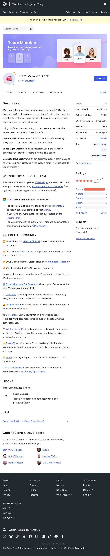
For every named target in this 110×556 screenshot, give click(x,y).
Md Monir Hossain (51, 462)
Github (47, 209)
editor (103, 150)
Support (103, 92)
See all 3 (103, 138)
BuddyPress (10, 517)
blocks (103, 144)
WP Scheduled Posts (16, 329)
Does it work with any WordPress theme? (23, 421)
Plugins (33, 490)
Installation (38, 92)
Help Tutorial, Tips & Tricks (32, 371)
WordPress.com (12, 503)
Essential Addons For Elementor (22, 284)
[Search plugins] (31, 29)
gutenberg (96, 155)
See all (104, 212)
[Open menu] (105, 4)
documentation (56, 205)
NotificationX (12, 304)
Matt (6, 508)
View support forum (85, 238)
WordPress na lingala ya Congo (24, 530)
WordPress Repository (59, 261)
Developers (61, 490)
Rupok (45, 449)
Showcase (35, 480)
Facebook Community (25, 251)
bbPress (8, 513)
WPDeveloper (28, 80)
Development (56, 92)
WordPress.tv (64, 494)
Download (101, 78)
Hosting (6, 490)
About (6, 480)
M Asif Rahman (15, 456)
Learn (59, 480)
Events (86, 485)
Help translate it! (74, 20)
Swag (87, 494)
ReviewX (10, 343)
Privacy (6, 494)
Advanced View (83, 163)
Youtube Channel (31, 241)
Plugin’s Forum (14, 218)
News (5, 485)
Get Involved (89, 480)
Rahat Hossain (15, 462)
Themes (33, 485)
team (104, 155)
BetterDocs (11, 314)
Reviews (23, 92)
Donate (88, 490)
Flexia (9, 357)
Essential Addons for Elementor (47, 186)
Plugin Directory (10, 12)
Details (9, 92)
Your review (81, 212)
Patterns (34, 494)
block (96, 144)
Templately (11, 294)
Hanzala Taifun (49, 456)
